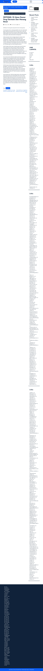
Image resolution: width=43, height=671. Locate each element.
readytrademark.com (32, 551)
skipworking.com (32, 115)
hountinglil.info (31, 224)
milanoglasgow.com (32, 160)
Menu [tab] (15, 1)
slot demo (6, 634)
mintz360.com (31, 232)
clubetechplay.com (32, 354)
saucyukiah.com (32, 68)
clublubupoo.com (32, 347)
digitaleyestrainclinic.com (33, 172)
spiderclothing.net (32, 446)
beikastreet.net (31, 69)
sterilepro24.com (32, 314)
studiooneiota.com (32, 285)
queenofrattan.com (32, 279)
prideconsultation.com (33, 222)
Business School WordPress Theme (17, 669)
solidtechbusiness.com (33, 315)
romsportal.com (32, 380)
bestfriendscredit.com (33, 455)
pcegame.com (31, 535)
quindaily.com (31, 560)
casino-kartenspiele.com (33, 108)
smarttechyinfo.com (32, 235)
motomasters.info (32, 302)
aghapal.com (31, 460)
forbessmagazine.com (33, 506)
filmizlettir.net (31, 70)
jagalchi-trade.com (32, 422)
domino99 (6, 587)
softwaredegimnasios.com (33, 548)
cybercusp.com (32, 573)
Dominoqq (6, 10)
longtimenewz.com (32, 365)
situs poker (31, 55)
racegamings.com (32, 374)
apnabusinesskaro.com (33, 187)
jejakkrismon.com (32, 120)
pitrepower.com (32, 170)
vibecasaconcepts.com (33, 304)
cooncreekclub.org (32, 73)
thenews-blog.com (32, 543)
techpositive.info (32, 267)
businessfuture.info (32, 209)
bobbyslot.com (32, 229)
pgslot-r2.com (31, 536)
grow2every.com (32, 510)
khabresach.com (32, 182)
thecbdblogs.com (32, 183)
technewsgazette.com (33, 125)
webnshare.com (32, 256)
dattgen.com (31, 492)
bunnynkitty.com (32, 139)
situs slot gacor (7, 614)
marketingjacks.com (32, 177)
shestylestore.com (32, 383)
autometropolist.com (32, 487)
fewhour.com (31, 250)
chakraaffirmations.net (33, 225)
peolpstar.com (31, 84)
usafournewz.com (32, 398)
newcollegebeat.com (32, 416)
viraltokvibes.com (32, 95)
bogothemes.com (32, 429)
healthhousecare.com (32, 511)
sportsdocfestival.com (33, 381)
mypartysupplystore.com (33, 409)
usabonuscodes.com (32, 545)
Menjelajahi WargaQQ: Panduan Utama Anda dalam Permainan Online (34, 40)
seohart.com (31, 555)
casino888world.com (32, 334)
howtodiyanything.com (33, 518)
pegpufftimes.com (32, 74)
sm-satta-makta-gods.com (33, 547)
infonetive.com (31, 145)
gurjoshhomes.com (32, 435)
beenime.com (31, 330)
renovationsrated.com (33, 553)
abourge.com (31, 479)
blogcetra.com (31, 271)
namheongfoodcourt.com (33, 159)
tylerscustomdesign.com (33, 86)
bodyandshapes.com (33, 568)
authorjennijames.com (33, 462)
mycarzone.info (32, 303)
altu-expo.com (31, 461)
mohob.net (31, 233)
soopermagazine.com (33, 549)
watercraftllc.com (32, 478)
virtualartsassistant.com (33, 327)
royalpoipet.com (32, 342)
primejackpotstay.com (33, 375)
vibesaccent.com (32, 402)
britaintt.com (31, 574)
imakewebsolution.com (33, 218)
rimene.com (31, 152)
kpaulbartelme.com (32, 323)
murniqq (5, 643)
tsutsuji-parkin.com (32, 465)
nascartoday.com (32, 530)
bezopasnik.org (32, 140)
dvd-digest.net (31, 154)
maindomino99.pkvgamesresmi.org (7, 664)
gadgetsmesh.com (32, 259)
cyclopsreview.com (32, 491)
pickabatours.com (32, 205)
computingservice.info (33, 265)
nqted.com (31, 531)
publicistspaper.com (32, 558)
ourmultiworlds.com (32, 71)
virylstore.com (31, 89)
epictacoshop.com (32, 146)
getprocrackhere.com (33, 358)
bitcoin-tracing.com (32, 567)
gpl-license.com (32, 509)
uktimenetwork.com (32, 394)
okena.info (31, 452)
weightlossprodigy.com (33, 234)
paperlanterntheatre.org (33, 475)
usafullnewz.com (32, 392)
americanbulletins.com (33, 483)
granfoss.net (31, 165)
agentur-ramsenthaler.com (33, 297)
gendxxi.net (31, 301)
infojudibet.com (32, 210)
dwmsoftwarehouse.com (33, 496)
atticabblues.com (32, 486)
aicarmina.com (31, 408)
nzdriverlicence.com (32, 532)
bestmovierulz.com (32, 421)
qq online (31, 53)
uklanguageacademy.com (33, 200)
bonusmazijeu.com (32, 348)
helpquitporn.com (32, 513)
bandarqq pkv (6, 589)
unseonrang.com (32, 269)
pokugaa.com (31, 377)
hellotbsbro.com (32, 263)
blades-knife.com (32, 283)
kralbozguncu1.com (32, 522)
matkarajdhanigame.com (33, 214)
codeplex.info (31, 451)
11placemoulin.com (32, 231)
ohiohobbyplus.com (32, 428)
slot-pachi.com (31, 240)
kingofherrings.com (32, 127)
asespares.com (32, 484)
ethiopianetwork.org (32, 258)
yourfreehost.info (32, 432)
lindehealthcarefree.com (33, 201)
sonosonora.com (32, 442)
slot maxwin (6, 606)
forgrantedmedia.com (33, 83)
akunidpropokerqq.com (33, 453)
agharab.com (31, 466)
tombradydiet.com (32, 436)
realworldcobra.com (32, 288)
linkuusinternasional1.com (33, 443)
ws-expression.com (32, 537)
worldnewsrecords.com (33, 313)
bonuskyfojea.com (32, 349)
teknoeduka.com (32, 542)
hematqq (6, 644)
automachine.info (32, 289)
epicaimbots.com (32, 498)
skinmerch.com (31, 418)
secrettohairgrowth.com (33, 137)
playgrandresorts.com (33, 379)
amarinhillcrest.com (32, 101)
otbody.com (31, 112)
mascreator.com (32, 526)
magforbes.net (31, 97)
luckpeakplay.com (32, 367)
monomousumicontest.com (33, 292)
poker (30, 57)
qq (29, 58)
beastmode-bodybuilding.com (32, 207)
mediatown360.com (32, 171)
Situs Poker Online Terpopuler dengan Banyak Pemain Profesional (13, 7)
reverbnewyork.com (32, 417)
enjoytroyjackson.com (33, 497)
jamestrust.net (31, 113)
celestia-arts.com (32, 75)
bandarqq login (7, 627)
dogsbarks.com (32, 494)
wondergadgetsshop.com (33, 447)
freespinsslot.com (32, 241)
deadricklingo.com (32, 294)
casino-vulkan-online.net (33, 169)
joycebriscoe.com (32, 407)
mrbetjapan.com (32, 128)
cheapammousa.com (32, 467)
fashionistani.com (32, 503)
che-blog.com (31, 219)
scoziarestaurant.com (33, 554)
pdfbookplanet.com (32, 278)
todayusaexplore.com (33, 396)
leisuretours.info (32, 262)
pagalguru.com (32, 534)
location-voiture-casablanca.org (32, 322)
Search (30, 6)
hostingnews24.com (32, 516)
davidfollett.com (32, 415)
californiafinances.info (33, 149)
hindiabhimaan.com (32, 181)
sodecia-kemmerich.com (33, 332)
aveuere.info (31, 244)
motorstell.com (31, 90)
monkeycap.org (32, 99)
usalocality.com (32, 397)
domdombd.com (32, 355)
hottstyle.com (31, 517)
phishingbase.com (32, 373)
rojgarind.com (31, 248)
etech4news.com (32, 499)
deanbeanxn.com (32, 213)
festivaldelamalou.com (33, 78)
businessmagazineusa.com (33, 308)
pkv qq (5, 586)
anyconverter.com (32, 118)
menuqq (5, 642)
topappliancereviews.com (33, 178)
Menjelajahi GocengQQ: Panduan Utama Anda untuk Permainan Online (34, 24)
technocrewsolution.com (33, 94)
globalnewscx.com (32, 276)
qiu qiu (30, 56)
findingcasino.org (32, 286)
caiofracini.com (32, 266)
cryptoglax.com (32, 427)
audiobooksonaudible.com (33, 564)
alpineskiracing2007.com (33, 168)
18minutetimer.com (32, 251)
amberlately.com (32, 405)
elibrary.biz (31, 456)
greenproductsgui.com (33, 246)
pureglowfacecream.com (33, 126)
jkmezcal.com (31, 336)
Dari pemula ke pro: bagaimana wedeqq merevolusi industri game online (21, 91)
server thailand (7, 655)
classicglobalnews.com (33, 572)
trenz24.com (31, 114)
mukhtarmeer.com (32, 529)
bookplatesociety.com (33, 440)
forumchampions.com (33, 76)
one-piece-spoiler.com (33, 284)
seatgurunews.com (32, 448)
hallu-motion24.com (32, 163)
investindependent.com (33, 521)
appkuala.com (31, 131)
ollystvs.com (31, 275)
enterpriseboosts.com (33, 107)
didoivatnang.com (32, 493)
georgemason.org (32, 197)
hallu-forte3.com (32, 162)
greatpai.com (31, 474)
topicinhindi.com (32, 199)
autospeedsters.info (32, 290)
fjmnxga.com (31, 141)
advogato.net (31, 103)
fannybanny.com (32, 360)
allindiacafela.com (32, 166)
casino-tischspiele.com (33, 111)
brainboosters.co (32, 404)
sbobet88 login (7, 635)
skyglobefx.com (32, 295)
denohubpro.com (32, 282)
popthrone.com (32, 215)
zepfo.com (31, 539)
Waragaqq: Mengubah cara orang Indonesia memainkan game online (9, 91)
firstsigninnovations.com (33, 80)
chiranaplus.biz (31, 157)
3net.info (30, 449)
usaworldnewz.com (32, 395)
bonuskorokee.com (32, 351)
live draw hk (31, 52)
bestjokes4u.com (32, 226)
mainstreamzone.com (32, 253)
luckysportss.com (32, 366)
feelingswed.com (32, 504)
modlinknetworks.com (33, 364)
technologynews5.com (33, 541)
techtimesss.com (32, 88)
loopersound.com (32, 423)
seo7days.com (31, 132)
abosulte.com (31, 561)
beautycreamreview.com (33, 488)
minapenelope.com (32, 424)
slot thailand (6, 661)
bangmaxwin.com (32, 144)
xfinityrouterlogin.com (32, 176)
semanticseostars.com (33, 252)
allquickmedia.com (32, 124)
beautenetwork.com (32, 566)
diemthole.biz (31, 121)
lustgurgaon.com (32, 227)
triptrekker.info (31, 300)
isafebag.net (31, 105)
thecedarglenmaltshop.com (33, 196)
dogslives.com (31, 277)
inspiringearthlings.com (33, 519)
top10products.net (32, 203)
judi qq (5, 601)
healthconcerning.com (33, 247)
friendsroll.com (31, 445)
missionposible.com (32, 173)
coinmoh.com (31, 490)
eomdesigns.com (32, 298)
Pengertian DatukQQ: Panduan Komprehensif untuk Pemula (34, 19)
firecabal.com (31, 505)
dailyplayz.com (32, 356)
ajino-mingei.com (32, 430)
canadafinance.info (32, 150)
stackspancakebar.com (33, 158)
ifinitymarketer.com (32, 361)
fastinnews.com (32, 359)
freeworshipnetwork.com (33, 477)
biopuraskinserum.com (33, 147)
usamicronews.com (32, 368)
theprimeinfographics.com (33, 328)
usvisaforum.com (32, 420)
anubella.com (31, 563)
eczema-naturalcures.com (33, 458)
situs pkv (8, 591)
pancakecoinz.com (32, 220)
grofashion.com (32, 370)
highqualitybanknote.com (33, 515)
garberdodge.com (32, 81)
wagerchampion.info (32, 291)
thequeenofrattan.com (33, 281)
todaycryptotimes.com (33, 544)
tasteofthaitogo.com (32, 138)
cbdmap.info (31, 212)
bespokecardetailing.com (33, 454)
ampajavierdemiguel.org (33, 403)
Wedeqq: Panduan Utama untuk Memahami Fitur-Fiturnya (34, 29)
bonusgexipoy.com (32, 352)
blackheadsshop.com (33, 320)
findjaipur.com (31, 411)
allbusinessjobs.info (32, 202)
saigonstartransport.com (33, 143)
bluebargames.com (32, 77)
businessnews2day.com (33, 311)
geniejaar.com (31, 228)
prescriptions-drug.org (33, 93)
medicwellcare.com (32, 309)
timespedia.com (32, 119)
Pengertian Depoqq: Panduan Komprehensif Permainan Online (34, 34)
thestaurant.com (32, 343)
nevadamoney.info (32, 151)
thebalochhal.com (32, 399)
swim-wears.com (32, 82)
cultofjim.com (31, 413)
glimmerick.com (32, 414)
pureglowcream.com (32, 133)
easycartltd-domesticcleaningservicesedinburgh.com (33, 578)
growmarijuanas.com (32, 254)
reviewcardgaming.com (33, 316)
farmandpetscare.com (33, 264)
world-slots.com (32, 216)
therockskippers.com (32, 164)
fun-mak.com (31, 333)
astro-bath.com (32, 459)
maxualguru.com (32, 238)
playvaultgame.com (32, 378)
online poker (31, 59)
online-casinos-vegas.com (33, 175)
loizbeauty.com (31, 116)
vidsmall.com (31, 310)
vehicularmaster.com (32, 401)
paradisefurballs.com (33, 243)
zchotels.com (31, 538)
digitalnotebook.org (32, 237)
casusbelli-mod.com (32, 439)
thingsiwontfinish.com (32, 384)
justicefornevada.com (33, 260)
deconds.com (31, 575)
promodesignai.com (32, 557)
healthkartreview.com (32, 512)
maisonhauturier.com (32, 525)
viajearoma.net (31, 464)
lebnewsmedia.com (32, 441)
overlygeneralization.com (33, 257)
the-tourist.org (31, 102)
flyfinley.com (31, 221)
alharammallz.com (32, 481)
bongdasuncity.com (32, 239)
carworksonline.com (32, 87)
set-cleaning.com (32, 556)
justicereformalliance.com (33, 426)
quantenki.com (31, 307)
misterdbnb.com (32, 335)
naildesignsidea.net (32, 473)
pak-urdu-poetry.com (32, 270)
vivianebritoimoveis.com (33, 96)
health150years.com (32, 92)
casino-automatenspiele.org (34, 109)
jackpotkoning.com (32, 362)
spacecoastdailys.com (33, 550)
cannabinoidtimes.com (33, 245)
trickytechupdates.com (33, 179)
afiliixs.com (31, 480)
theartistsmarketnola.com (33, 156)
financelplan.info (32, 208)
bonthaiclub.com (32, 437)
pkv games (8, 88)
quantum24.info (32, 305)
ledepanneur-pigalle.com (33, 153)
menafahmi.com (32, 528)
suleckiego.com (32, 188)
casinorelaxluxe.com (32, 353)
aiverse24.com (32, 562)
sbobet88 (6, 599)
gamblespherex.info (32, 296)
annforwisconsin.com (32, 410)
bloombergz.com (32, 106)
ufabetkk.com (31, 122)
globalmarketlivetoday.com (33, 507)
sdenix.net (31, 100)
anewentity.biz (31, 130)
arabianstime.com (32, 485)
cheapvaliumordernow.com (33, 329)
